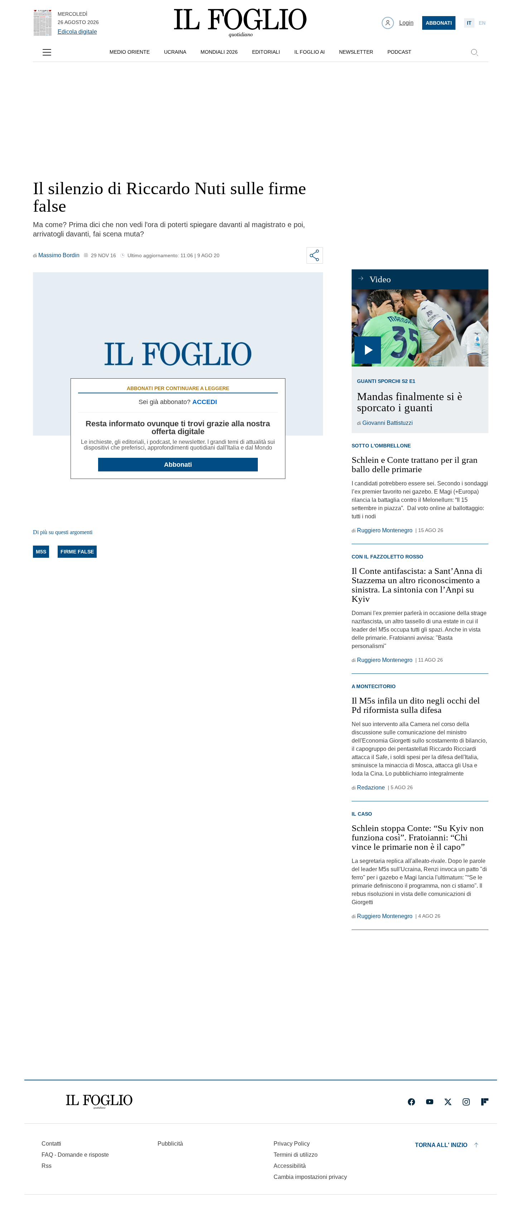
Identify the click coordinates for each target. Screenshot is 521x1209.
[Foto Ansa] (420, 327)
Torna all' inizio (441, 1145)
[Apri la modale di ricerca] (474, 52)
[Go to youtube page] (429, 1101)
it (469, 23)
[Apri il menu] (47, 52)
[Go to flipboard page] (484, 1101)
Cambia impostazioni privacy (310, 1177)
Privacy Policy (292, 1144)
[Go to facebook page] (411, 1101)
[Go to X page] (448, 1101)
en (482, 23)
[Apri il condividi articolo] (315, 255)
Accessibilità (290, 1166)
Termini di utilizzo (296, 1155)
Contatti (51, 1144)
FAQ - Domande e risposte (75, 1155)
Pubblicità (170, 1144)
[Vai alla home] (240, 23)
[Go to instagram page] (466, 1101)
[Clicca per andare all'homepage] (99, 1102)
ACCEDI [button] (204, 402)
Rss (47, 1166)
